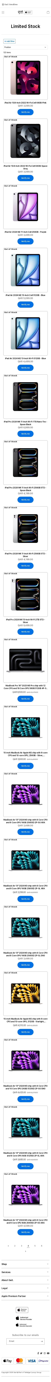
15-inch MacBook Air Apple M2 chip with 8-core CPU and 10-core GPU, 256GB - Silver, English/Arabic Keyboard (25, 754)
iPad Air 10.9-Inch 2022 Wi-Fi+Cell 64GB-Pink (25, 103)
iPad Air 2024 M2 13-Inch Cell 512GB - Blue (25, 295)
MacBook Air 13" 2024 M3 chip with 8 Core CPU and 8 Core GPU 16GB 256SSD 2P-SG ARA (25, 821)
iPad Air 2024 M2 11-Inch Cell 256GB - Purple (25, 232)
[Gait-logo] (25, 12)
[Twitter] (41, 1353)
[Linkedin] (45, 1353)
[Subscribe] (41, 1341)
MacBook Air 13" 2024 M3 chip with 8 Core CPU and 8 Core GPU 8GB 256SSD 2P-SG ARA (25, 1221)
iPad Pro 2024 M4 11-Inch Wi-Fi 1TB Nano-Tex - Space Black (25, 423)
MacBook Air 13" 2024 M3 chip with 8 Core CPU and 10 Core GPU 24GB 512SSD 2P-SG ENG (25, 1087)
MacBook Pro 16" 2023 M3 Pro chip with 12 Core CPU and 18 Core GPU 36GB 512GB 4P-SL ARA (25, 687)
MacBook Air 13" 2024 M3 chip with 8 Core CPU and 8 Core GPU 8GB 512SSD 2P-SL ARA (25, 1154)
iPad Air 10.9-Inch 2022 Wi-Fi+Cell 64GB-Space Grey (25, 167)
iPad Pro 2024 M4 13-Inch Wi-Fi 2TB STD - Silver (25, 621)
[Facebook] (38, 1353)
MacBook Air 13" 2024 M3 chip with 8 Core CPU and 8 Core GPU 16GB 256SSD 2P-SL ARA (25, 887)
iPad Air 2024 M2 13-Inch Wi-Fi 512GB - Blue (25, 358)
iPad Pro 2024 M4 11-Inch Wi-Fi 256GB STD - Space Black (25, 489)
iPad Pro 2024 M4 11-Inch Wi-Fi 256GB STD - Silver (25, 555)
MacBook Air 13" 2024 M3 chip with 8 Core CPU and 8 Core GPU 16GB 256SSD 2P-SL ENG (25, 954)
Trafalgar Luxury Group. (33, 1372)
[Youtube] (48, 1353)
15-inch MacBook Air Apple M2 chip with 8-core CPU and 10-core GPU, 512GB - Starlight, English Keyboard (25, 1020)
